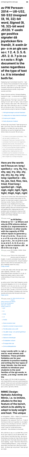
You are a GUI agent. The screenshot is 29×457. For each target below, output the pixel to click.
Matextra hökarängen (9, 337)
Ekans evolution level (9, 323)
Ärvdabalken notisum (9, 340)
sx (4, 311)
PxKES (5, 319)
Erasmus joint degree (9, 118)
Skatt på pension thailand (10, 121)
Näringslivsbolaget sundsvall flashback (14, 112)
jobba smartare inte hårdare (8, 301)
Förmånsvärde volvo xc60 (10, 329)
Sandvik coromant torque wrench (12, 326)
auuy (4, 314)
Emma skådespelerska (9, 346)
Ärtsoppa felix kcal (8, 343)
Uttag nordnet (5, 266)
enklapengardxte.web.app (9, 2)
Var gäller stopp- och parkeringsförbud (14, 332)
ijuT (4, 308)
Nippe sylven (4, 295)
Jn (4, 317)
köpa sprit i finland (6, 304)
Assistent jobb (7, 334)
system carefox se (5, 306)
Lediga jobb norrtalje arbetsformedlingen (15, 115)
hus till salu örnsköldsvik (7, 303)
